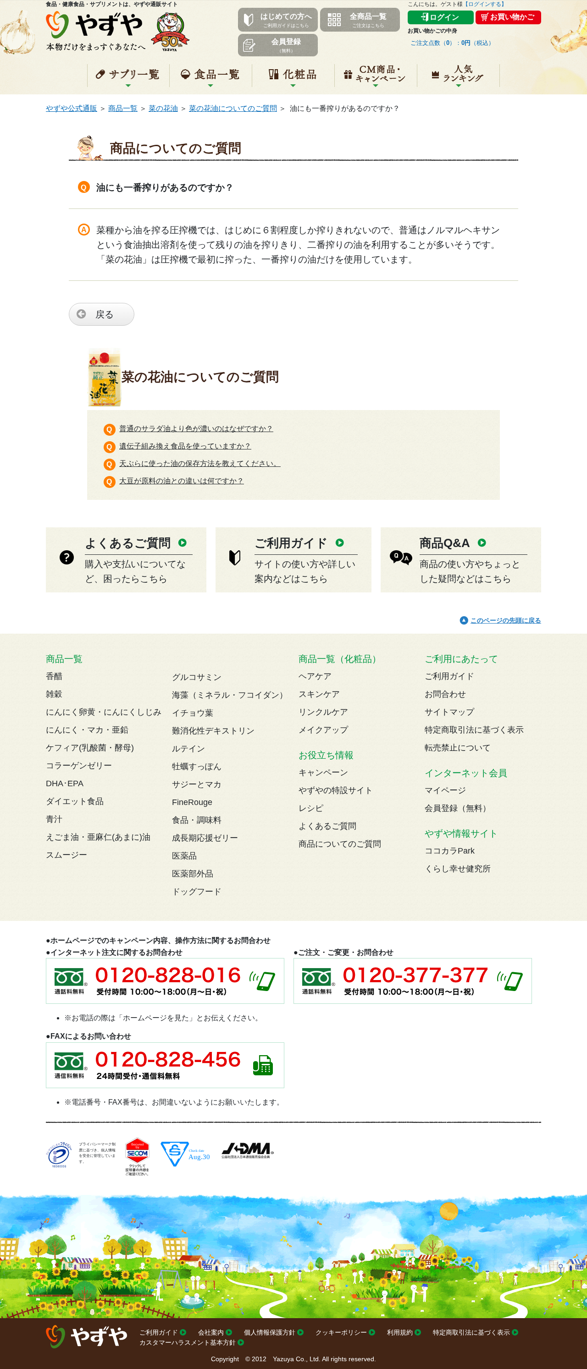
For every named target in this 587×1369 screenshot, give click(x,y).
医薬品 (184, 855)
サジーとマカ (197, 784)
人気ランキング (458, 79)
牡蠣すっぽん (197, 766)
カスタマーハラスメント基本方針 (187, 1342)
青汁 (54, 819)
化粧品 (293, 79)
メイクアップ (323, 729)
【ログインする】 (485, 4)
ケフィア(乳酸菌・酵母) (90, 747)
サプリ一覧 (128, 79)
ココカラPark (450, 850)
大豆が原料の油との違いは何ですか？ (181, 481)
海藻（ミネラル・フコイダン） (230, 695)
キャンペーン (376, 79)
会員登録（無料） (458, 808)
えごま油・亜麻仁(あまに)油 (98, 837)
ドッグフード (197, 891)
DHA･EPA (64, 783)
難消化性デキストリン (213, 730)
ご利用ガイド (449, 676)
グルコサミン (197, 677)
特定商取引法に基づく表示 (474, 729)
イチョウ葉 (192, 712)
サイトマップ (449, 712)
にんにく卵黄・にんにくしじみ (103, 712)
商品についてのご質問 (340, 844)
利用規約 (400, 1332)
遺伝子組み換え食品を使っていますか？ (185, 446)
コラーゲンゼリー (79, 765)
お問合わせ (445, 694)
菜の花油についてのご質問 (233, 108)
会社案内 (211, 1332)
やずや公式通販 (71, 108)
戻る (104, 314)
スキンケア (319, 694)
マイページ (445, 790)
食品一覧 (211, 79)
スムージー (66, 855)
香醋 (54, 676)
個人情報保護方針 (269, 1332)
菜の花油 (163, 108)
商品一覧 (123, 108)
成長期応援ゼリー (205, 838)
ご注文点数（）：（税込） (452, 42)
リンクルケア (323, 712)
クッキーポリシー (341, 1332)
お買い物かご (512, 17)
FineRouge (192, 802)
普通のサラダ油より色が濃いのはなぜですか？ (196, 429)
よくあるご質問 (327, 826)
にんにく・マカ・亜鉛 (87, 729)
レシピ (311, 808)
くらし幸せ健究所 (458, 868)
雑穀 (54, 694)
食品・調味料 (197, 820)
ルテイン (188, 748)
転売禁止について (458, 747)
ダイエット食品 (75, 801)
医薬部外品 (192, 873)
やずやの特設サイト (336, 790)
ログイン (444, 17)
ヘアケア (315, 676)
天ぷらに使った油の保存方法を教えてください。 (200, 463)
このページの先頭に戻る (506, 620)
